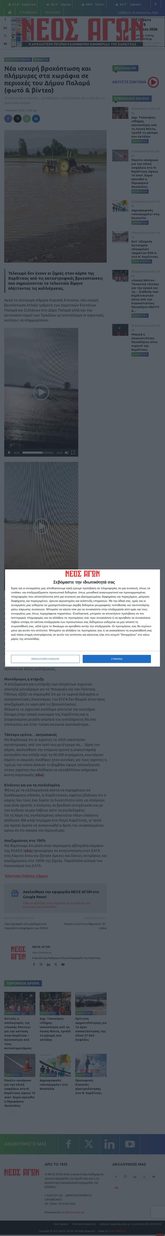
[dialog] (82, 618)
